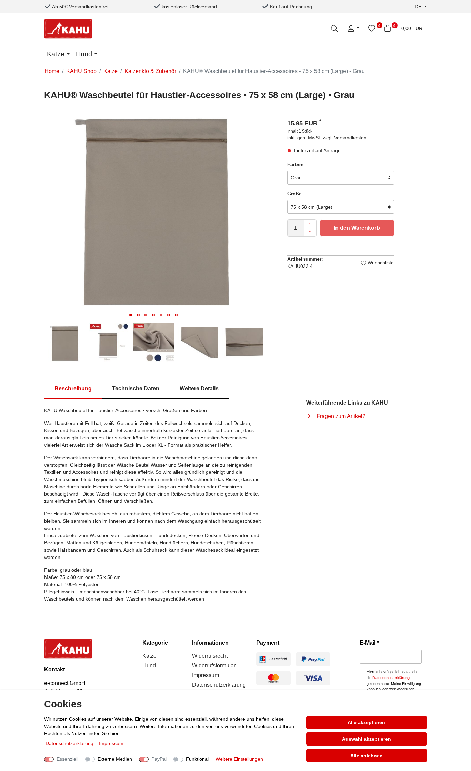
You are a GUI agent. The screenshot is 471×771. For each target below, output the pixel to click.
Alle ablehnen (366, 755)
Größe (294, 193)
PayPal (159, 759)
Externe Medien (115, 759)
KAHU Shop (81, 71)
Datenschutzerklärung (219, 685)
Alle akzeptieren (366, 722)
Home (51, 71)
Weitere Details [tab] (199, 389)
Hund (84, 54)
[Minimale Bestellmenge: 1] (310, 232)
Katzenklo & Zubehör (150, 71)
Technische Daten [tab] (135, 389)
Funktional (197, 759)
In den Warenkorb (357, 228)
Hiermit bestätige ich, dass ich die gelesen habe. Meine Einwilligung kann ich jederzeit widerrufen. (394, 680)
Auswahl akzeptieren (366, 739)
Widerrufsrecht (210, 656)
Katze (55, 54)
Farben (295, 164)
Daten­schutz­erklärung (70, 743)
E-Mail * (369, 643)
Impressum (205, 675)
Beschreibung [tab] (73, 389)
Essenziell (67, 759)
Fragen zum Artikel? (341, 416)
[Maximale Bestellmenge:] (310, 224)
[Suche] (334, 28)
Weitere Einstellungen (239, 759)
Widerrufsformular (214, 665)
